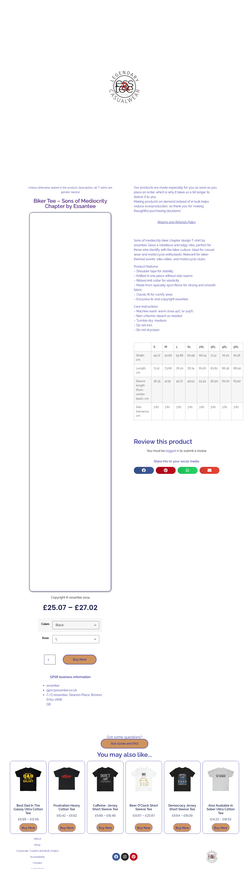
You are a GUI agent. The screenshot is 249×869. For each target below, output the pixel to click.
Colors (45, 624)
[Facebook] (116, 857)
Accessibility (37, 856)
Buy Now (79, 659)
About (37, 838)
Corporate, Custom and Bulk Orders (37, 850)
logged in (172, 451)
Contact (37, 862)
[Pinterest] (134, 857)
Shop (37, 844)
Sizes (45, 638)
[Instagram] (125, 857)
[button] (144, 470)
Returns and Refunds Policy (177, 222)
